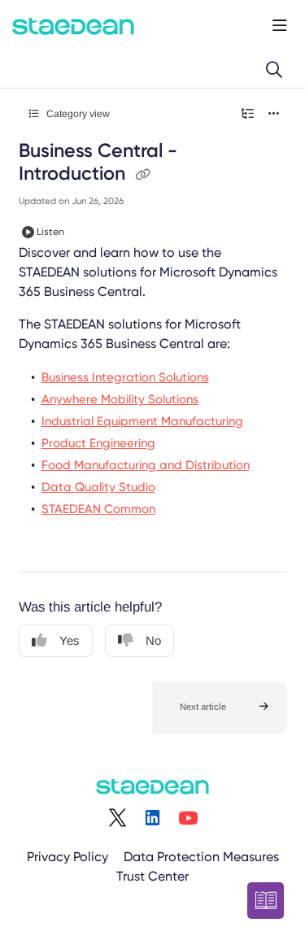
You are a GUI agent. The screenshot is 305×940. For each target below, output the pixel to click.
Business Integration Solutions (125, 377)
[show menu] (280, 26)
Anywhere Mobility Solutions (119, 399)
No (153, 640)
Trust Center (152, 876)
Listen (50, 231)
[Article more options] (274, 114)
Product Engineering (98, 443)
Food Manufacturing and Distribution (145, 465)
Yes (69, 640)
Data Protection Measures (201, 856)
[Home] (73, 26)
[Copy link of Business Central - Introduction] (143, 175)
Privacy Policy (67, 856)
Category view (77, 114)
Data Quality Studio (98, 487)
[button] (220, 707)
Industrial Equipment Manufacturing (142, 421)
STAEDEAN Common (98, 509)
